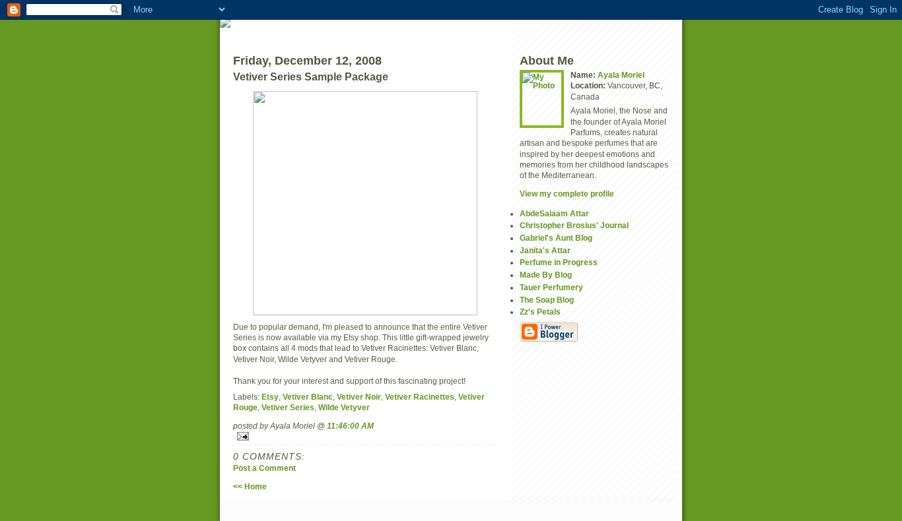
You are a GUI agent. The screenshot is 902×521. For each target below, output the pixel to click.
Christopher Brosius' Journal (574, 225)
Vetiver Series (287, 407)
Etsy (270, 396)
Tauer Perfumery (551, 287)
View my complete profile (567, 193)
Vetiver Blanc (308, 396)
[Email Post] (365, 436)
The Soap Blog (547, 299)
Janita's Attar (545, 250)
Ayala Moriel (621, 75)
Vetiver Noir (359, 396)
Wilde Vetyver (344, 407)
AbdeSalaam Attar (554, 213)
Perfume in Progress (559, 262)
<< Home (250, 486)
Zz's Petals (540, 311)
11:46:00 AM (350, 425)
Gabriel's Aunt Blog (556, 237)
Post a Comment (264, 468)
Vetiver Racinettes (419, 396)
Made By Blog (546, 274)
